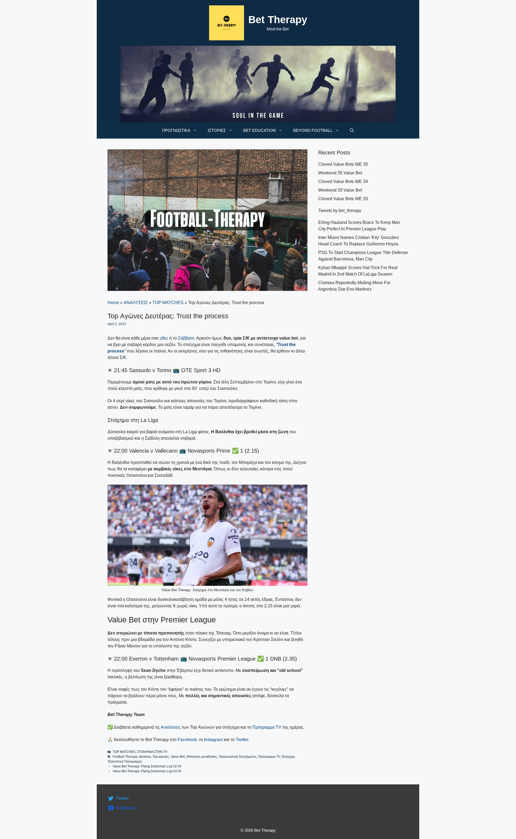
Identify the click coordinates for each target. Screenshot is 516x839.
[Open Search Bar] (352, 130)
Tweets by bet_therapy (339, 210)
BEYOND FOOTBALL (312, 130)
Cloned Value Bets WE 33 (343, 198)
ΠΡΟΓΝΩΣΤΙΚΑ (176, 130)
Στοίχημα (288, 757)
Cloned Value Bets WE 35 (343, 164)
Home (113, 302)
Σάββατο (186, 338)
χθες (164, 338)
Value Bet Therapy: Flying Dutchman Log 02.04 (147, 766)
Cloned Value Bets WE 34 (343, 181)
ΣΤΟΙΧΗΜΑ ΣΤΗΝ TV (152, 752)
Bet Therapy (277, 19)
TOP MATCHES (168, 302)
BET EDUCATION (259, 130)
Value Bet (178, 757)
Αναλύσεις (171, 727)
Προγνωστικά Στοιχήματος (238, 757)
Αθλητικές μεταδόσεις (201, 757)
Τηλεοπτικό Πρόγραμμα (125, 761)
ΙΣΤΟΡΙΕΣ (217, 130)
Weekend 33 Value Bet (340, 190)
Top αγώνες (160, 757)
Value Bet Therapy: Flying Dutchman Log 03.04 (147, 771)
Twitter (242, 739)
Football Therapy (125, 757)
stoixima (145, 757)
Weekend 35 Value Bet (340, 173)
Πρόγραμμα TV (266, 727)
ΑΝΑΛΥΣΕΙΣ (136, 302)
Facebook (187, 739)
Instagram (213, 739)
